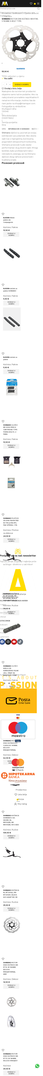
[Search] (27, 3)
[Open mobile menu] (38, 3)
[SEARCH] (38, 8)
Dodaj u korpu (22, 84)
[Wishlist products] (31, 3)
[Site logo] (5, 3)
